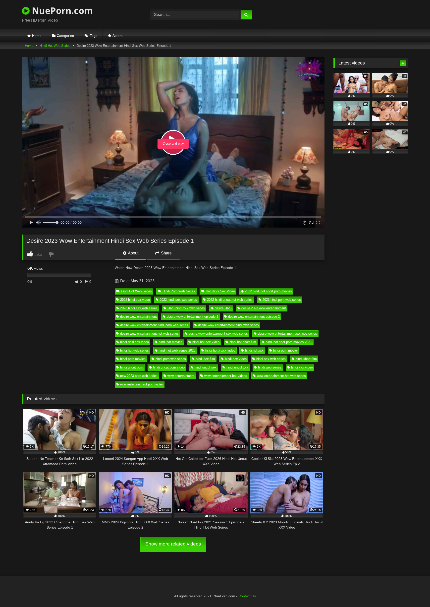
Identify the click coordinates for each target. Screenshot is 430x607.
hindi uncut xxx (237, 367)
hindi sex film (205, 359)
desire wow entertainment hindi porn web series (154, 325)
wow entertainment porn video (141, 384)
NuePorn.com (61, 10)
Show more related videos (173, 543)
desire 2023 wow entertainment (263, 308)
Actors (117, 36)
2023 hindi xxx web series (186, 308)
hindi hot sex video (205, 342)
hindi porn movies (133, 359)
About (132, 253)
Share (166, 253)
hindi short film (306, 359)
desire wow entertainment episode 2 (254, 316)
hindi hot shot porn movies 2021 (289, 342)
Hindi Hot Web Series (55, 46)
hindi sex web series (271, 359)
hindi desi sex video (134, 342)
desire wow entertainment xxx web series (287, 333)
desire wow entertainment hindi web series (228, 325)
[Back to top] (414, 592)
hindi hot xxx (254, 350)
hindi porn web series (171, 359)
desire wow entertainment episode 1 (192, 316)
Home (37, 36)
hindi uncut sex (205, 367)
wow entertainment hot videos (225, 376)
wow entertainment (180, 376)
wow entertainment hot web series (281, 376)
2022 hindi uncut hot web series (230, 300)
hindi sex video (236, 359)
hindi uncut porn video (169, 367)
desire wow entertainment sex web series (218, 333)
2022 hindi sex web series (178, 300)
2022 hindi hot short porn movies (268, 291)
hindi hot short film (242, 342)
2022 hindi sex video (135, 300)
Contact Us (247, 596)
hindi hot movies (170, 342)
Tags (93, 36)
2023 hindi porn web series (282, 300)
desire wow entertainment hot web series (149, 333)
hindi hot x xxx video (220, 350)
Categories (65, 36)
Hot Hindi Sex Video (220, 291)
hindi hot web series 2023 (177, 350)
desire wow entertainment (138, 316)
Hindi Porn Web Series (178, 291)
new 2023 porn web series (139, 376)
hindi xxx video (302, 367)
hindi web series (269, 367)
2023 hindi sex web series (139, 308)
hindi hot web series (134, 350)
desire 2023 (223, 308)
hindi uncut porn (131, 367)
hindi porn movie (285, 350)
